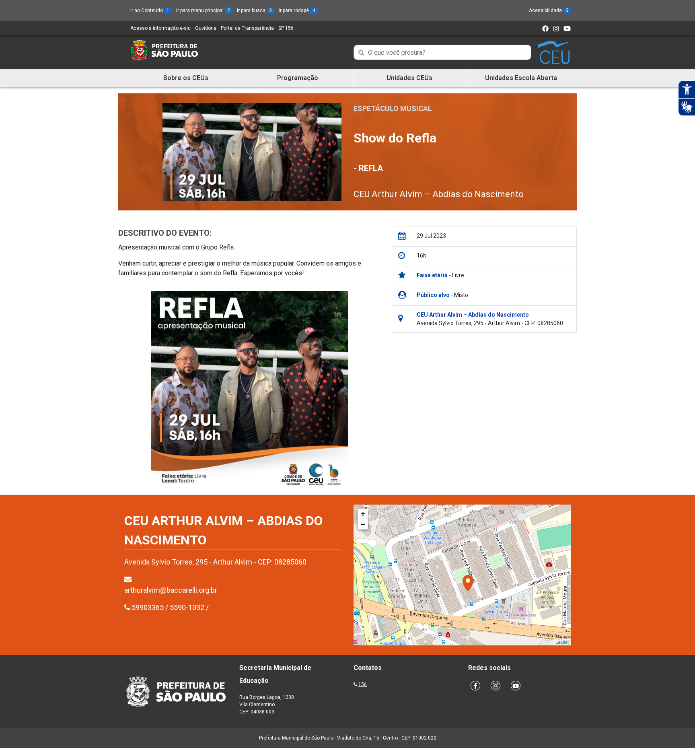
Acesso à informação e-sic (160, 28)
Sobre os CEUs (185, 78)
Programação (297, 78)
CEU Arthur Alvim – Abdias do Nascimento (439, 194)
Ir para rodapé (297, 10)
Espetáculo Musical (393, 108)
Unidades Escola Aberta (521, 78)
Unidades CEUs (409, 78)
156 (362, 684)
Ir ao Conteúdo (149, 10)
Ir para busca (254, 10)
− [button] (363, 524)
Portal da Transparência (247, 28)
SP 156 (286, 28)
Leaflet (562, 642)
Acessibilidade (548, 10)
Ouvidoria (205, 28)
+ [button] (363, 513)
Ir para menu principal (203, 10)
